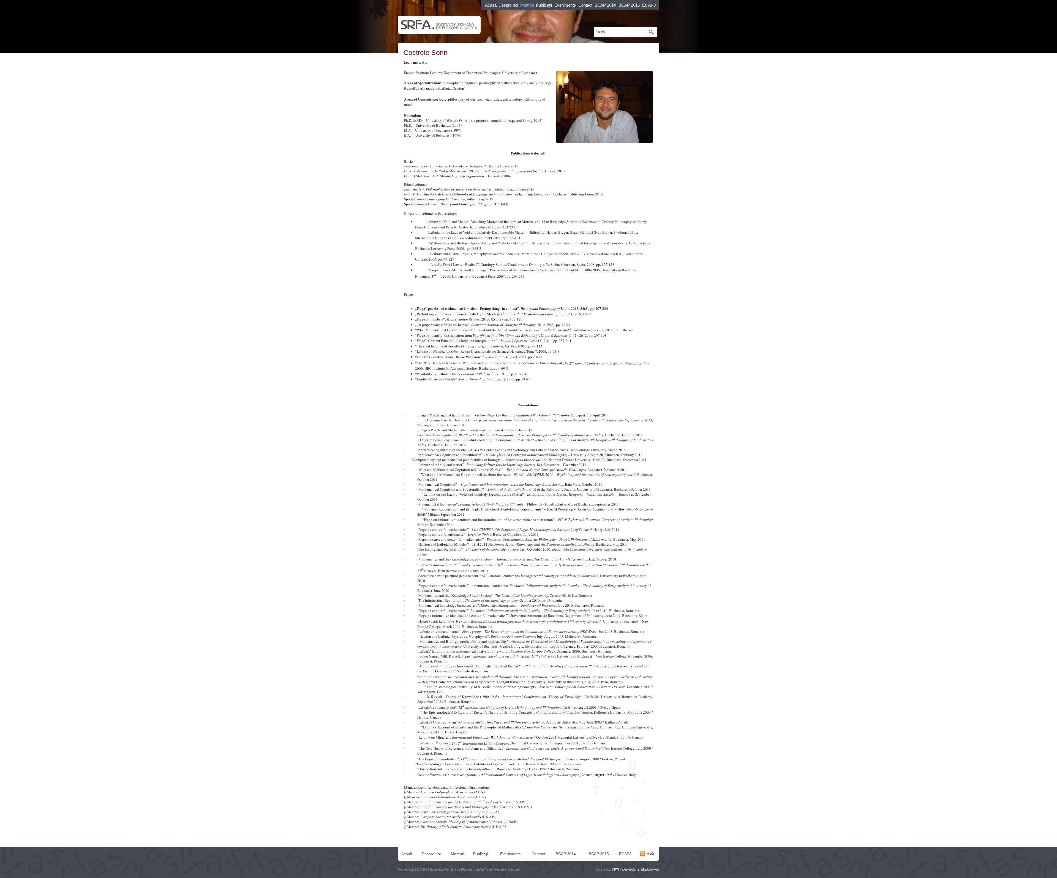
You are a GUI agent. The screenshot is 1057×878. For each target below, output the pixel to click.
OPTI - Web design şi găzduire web (635, 869)
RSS (649, 853)
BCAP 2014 (605, 5)
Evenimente (565, 5)
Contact (585, 5)
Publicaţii (544, 5)
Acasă (491, 5)
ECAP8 (649, 5)
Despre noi (508, 5)
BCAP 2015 (629, 5)
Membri (527, 5)
